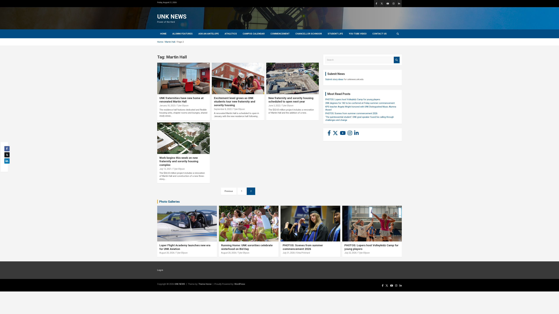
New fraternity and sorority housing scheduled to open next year (290, 99)
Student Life (335, 33)
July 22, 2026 (350, 253)
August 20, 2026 (166, 253)
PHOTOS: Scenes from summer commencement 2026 (351, 113)
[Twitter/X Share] (7, 154)
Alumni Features (182, 33)
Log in (160, 270)
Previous (229, 191)
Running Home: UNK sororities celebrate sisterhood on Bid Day (247, 247)
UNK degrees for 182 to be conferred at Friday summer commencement (360, 103)
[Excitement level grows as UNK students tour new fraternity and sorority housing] (238, 78)
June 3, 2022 (274, 105)
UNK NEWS (171, 16)
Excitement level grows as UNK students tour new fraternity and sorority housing (234, 101)
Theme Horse (205, 284)
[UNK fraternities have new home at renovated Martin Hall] (183, 78)
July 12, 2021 (165, 169)
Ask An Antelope (208, 33)
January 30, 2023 (167, 105)
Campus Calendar (254, 33)
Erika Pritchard (303, 253)
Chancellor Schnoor (308, 33)
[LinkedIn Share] (7, 161)
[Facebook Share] (7, 148)
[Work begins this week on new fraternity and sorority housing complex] (183, 138)
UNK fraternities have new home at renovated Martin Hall (181, 99)
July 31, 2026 (289, 253)
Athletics (231, 33)
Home (163, 33)
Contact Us (379, 33)
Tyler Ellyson (183, 105)
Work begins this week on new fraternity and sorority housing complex (178, 161)
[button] (6, 166)
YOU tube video (358, 33)
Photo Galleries (169, 201)
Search (397, 60)
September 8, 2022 (223, 109)
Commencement (280, 33)
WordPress (239, 284)
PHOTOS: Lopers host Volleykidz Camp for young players (352, 99)
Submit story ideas (334, 79)
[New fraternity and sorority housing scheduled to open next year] (292, 78)
